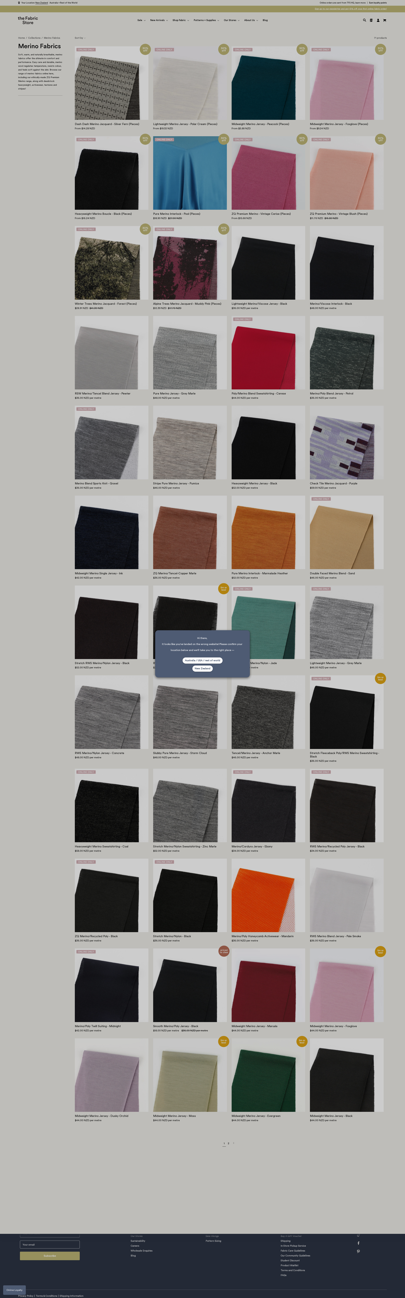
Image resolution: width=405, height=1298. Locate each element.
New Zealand (202, 668)
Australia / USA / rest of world (202, 660)
